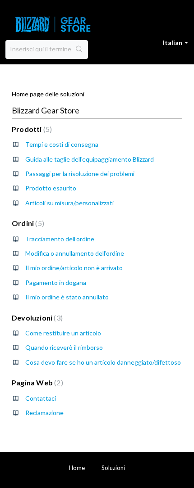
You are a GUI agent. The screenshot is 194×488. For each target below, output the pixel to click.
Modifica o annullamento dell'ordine (74, 253)
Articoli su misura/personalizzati (69, 203)
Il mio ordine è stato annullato (67, 297)
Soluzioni (113, 467)
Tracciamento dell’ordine (59, 239)
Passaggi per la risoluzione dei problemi (79, 173)
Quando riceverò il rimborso (64, 347)
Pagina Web (36, 382)
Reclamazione (44, 412)
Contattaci (40, 398)
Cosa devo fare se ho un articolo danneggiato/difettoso (103, 362)
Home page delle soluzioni (48, 94)
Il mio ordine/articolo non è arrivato (74, 267)
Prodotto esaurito (50, 188)
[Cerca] (79, 50)
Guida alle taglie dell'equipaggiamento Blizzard (89, 159)
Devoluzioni (36, 317)
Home (77, 467)
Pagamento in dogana (55, 282)
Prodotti (31, 129)
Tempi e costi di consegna (61, 144)
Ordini (27, 223)
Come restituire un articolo (63, 333)
